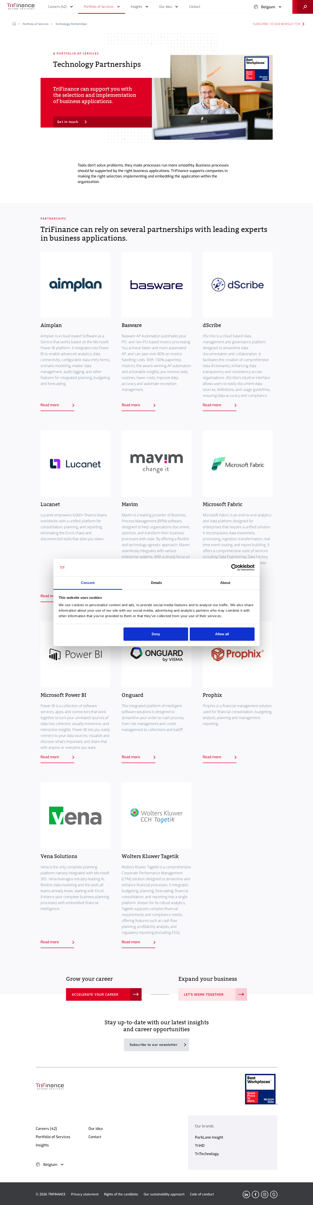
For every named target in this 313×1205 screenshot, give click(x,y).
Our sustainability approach (164, 1194)
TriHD (200, 1145)
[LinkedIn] (246, 1194)
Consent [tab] (88, 583)
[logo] (20, 6)
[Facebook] (255, 1194)
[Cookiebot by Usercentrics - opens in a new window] (234, 567)
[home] (16, 24)
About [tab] (225, 583)
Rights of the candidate (121, 1194)
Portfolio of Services (36, 24)
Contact (94, 1136)
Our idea (95, 1128)
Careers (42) (46, 1128)
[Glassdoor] (273, 1194)
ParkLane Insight (209, 1137)
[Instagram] (264, 1194)
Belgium (268, 7)
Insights (42, 1145)
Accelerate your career (95, 994)
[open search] (302, 7)
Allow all (222, 634)
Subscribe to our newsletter (276, 24)
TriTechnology (207, 1153)
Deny (156, 634)
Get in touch (67, 122)
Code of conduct (202, 1194)
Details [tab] (156, 583)
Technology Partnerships (71, 24)
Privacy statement (85, 1194)
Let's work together (204, 994)
